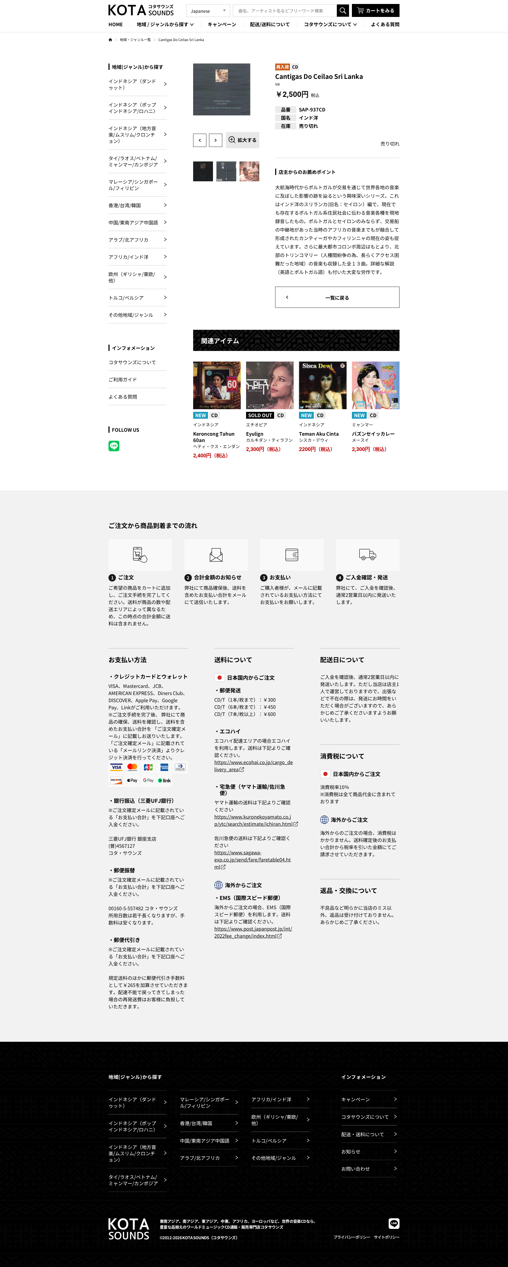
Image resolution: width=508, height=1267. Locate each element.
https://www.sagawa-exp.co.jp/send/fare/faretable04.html (252, 859)
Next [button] (215, 140)
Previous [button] (199, 140)
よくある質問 (122, 396)
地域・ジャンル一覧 (135, 39)
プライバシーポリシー (351, 1237)
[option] (226, 97)
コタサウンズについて (132, 362)
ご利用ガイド (122, 379)
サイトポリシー (387, 1237)
